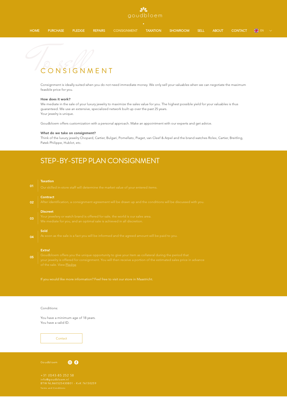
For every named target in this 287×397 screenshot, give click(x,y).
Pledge (71, 265)
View (62, 265)
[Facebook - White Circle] (76, 362)
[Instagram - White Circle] (70, 362)
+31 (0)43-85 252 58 (57, 375)
